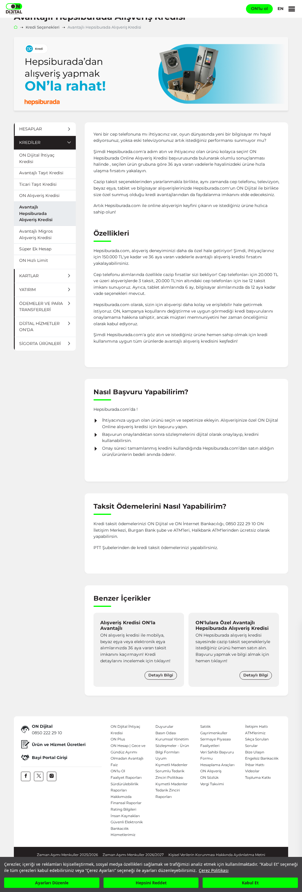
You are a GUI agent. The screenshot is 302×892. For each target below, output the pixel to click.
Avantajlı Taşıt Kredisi (41, 172)
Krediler (29, 142)
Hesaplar (30, 129)
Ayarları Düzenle (51, 883)
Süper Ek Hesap (35, 249)
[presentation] (99, 650)
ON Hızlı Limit (33, 260)
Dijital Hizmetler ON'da (39, 327)
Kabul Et (250, 883)
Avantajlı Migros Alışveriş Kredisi (36, 234)
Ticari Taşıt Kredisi (38, 184)
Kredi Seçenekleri (43, 27)
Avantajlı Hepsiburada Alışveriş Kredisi (35, 213)
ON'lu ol (259, 8)
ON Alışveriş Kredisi (39, 195)
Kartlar (29, 275)
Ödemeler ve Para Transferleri (41, 307)
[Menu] (292, 9)
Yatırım (27, 289)
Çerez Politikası (214, 870)
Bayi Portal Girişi (49, 757)
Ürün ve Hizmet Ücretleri (59, 744)
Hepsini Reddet (151, 883)
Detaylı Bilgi (160, 675)
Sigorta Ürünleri (40, 343)
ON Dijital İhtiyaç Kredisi (37, 158)
